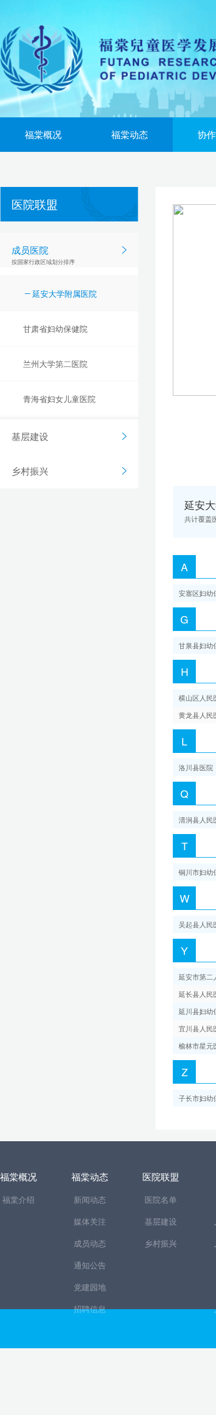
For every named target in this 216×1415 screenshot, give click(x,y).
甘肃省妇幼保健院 (55, 328)
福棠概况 (43, 134)
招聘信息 (90, 1308)
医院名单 (161, 1199)
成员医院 (43, 254)
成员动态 (90, 1243)
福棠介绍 (18, 1199)
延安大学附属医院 (64, 293)
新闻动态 (90, 1199)
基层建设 (30, 436)
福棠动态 (129, 134)
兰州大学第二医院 (55, 363)
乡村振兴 (30, 470)
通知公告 (90, 1265)
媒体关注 (90, 1221)
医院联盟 (160, 1176)
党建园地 (90, 1286)
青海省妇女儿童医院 (59, 398)
